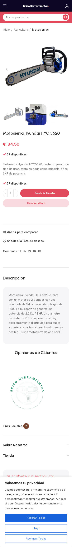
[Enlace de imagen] (27, 393)
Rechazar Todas (36, 538)
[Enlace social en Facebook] (20, 251)
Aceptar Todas (36, 517)
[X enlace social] (24, 251)
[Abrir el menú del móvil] (5, 6)
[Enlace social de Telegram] (39, 251)
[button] (7, 69)
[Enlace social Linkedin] (34, 251)
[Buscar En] (65, 17)
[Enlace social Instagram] (26, 426)
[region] (36, 512)
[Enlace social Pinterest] (29, 251)
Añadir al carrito (45, 193)
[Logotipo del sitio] (36, 5)
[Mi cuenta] (67, 6)
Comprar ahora (36, 203)
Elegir (36, 528)
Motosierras (40, 29)
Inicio (6, 29)
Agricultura (21, 29)
